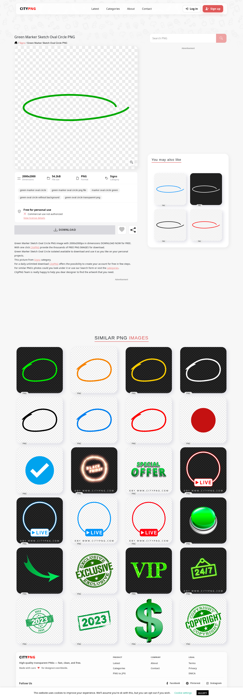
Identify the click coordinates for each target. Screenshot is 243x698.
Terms (192, 663)
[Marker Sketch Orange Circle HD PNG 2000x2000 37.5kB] (94, 370)
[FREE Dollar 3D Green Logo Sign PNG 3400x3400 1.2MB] (149, 621)
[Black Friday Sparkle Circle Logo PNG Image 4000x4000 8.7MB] (94, 470)
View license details (34, 218)
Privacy (193, 668)
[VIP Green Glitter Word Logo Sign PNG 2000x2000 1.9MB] (149, 571)
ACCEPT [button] (202, 692)
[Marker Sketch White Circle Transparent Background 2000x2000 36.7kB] (203, 370)
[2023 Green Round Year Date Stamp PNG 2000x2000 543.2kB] (40, 621)
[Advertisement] (188, 99)
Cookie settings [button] (183, 692)
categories (113, 268)
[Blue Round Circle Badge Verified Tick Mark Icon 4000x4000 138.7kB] (40, 470)
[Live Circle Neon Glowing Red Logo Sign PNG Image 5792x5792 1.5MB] (203, 470)
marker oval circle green (105, 190)
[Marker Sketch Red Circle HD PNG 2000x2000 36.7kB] (149, 420)
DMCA (192, 673)
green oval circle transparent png (82, 197)
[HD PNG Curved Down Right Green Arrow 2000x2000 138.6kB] (40, 571)
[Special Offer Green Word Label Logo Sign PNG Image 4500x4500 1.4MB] (149, 470)
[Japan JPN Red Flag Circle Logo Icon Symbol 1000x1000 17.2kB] (203, 420)
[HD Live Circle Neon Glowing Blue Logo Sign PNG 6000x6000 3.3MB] (40, 520)
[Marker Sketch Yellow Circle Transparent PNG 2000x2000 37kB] (149, 370)
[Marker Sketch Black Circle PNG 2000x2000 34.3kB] (40, 420)
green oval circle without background (39, 197)
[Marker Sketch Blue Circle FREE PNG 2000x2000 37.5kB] (94, 420)
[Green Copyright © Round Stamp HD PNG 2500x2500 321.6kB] (203, 621)
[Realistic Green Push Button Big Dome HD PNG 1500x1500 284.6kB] (203, 520)
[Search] (221, 38)
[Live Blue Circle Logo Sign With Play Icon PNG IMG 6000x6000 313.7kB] (94, 520)
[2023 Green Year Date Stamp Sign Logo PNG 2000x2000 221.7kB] (94, 621)
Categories (113, 9)
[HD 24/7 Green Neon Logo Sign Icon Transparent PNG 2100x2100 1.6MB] (203, 571)
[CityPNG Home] (28, 8)
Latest (95, 9)
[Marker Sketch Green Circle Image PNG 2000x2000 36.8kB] (40, 370)
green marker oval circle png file (69, 190)
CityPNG (34, 247)
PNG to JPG (119, 673)
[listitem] (173, 683)
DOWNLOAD (67, 229)
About (131, 9)
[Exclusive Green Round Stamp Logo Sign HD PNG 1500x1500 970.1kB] (94, 571)
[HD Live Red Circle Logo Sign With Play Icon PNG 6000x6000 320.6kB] (149, 520)
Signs (113, 176)
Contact (147, 9)
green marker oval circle (33, 190)
